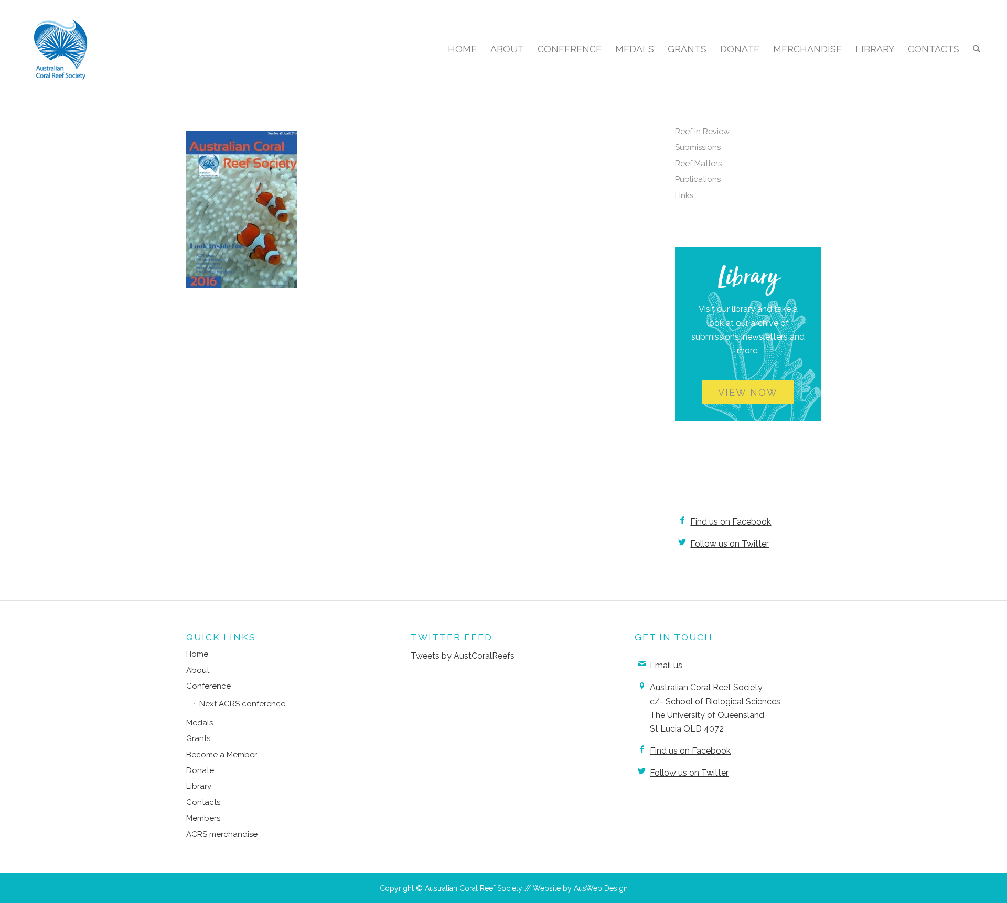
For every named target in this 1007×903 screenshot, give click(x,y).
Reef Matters (698, 163)
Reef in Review (702, 131)
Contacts (203, 802)
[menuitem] (462, 49)
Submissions (698, 147)
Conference (208, 686)
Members (203, 818)
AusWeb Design (601, 888)
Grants (198, 738)
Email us (666, 665)
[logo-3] (61, 49)
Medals (199, 722)
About (197, 670)
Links (684, 195)
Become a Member (221, 754)
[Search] (976, 49)
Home (197, 654)
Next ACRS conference (242, 704)
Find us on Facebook (730, 522)
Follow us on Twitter (729, 544)
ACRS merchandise (222, 834)
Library (198, 786)
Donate (200, 770)
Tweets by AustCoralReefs (463, 656)
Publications (698, 179)
